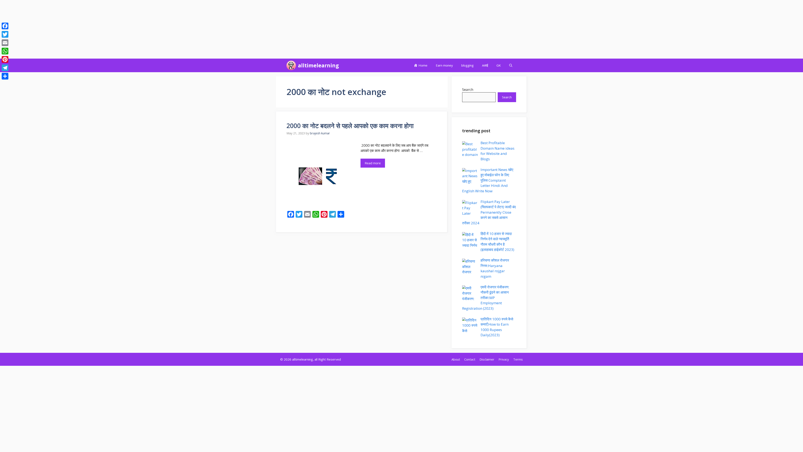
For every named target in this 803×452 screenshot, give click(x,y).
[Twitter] (5, 34)
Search (467, 89)
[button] (511, 65)
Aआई (485, 65)
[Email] (5, 43)
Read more (373, 163)
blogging (467, 65)
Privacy (504, 359)
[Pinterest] (5, 59)
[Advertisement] (125, 29)
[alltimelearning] (291, 65)
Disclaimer (486, 359)
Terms (518, 359)
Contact (469, 359)
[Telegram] (5, 68)
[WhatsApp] (5, 51)
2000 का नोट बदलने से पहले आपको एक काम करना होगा (350, 125)
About (455, 359)
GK (498, 65)
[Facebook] (5, 26)
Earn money (444, 65)
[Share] (5, 76)
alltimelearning (318, 65)
